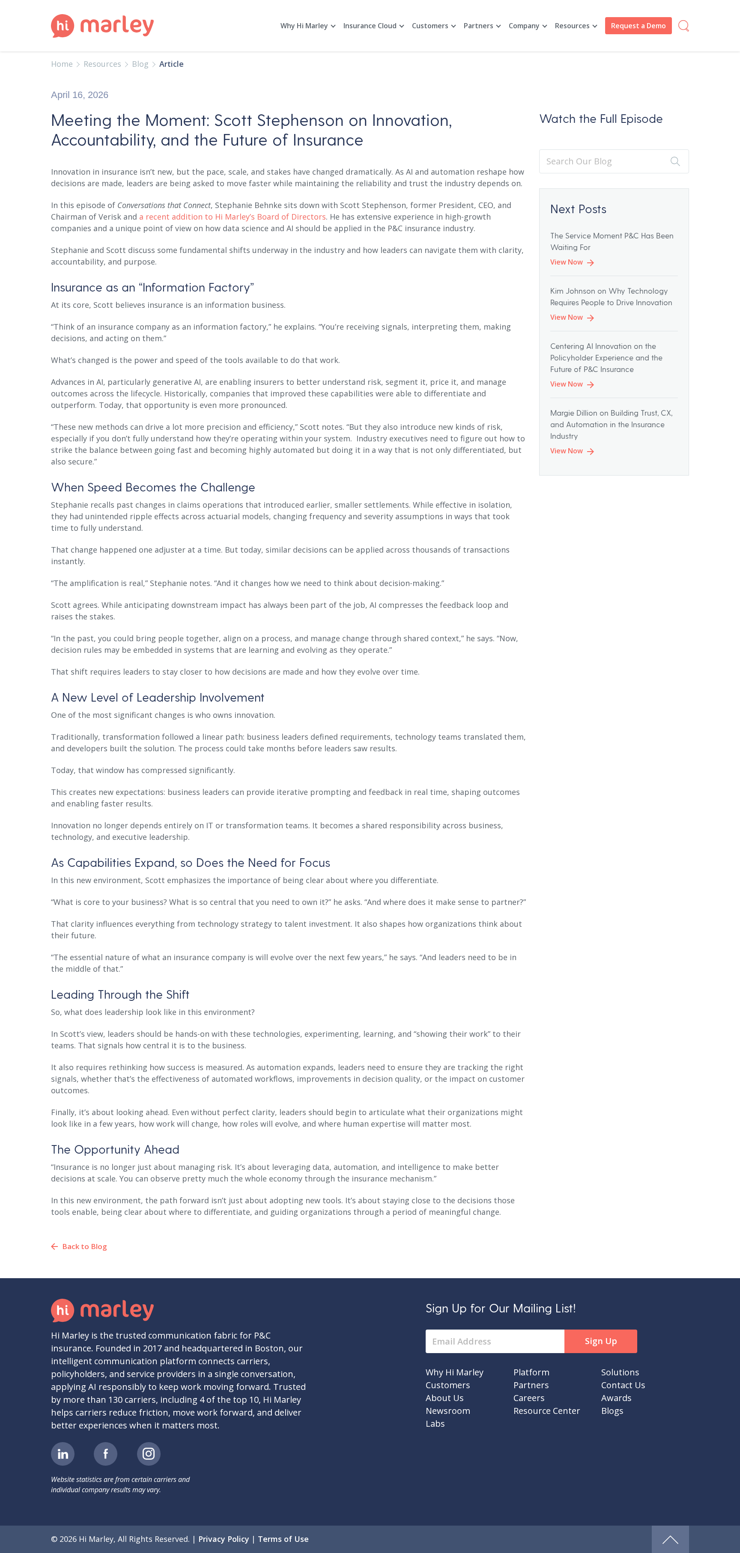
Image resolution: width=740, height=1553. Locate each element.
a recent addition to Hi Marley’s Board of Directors (232, 216)
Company (524, 25)
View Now (566, 262)
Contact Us (623, 1385)
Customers (430, 25)
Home (62, 64)
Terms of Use (283, 1539)
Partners (478, 25)
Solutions (620, 1372)
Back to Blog (84, 1246)
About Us (445, 1398)
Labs (435, 1423)
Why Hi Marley (304, 25)
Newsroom (448, 1410)
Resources (572, 25)
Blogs (612, 1410)
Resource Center (546, 1410)
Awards (616, 1398)
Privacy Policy (223, 1539)
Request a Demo (638, 25)
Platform (531, 1372)
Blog (140, 64)
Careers (529, 1398)
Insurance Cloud (370, 25)
